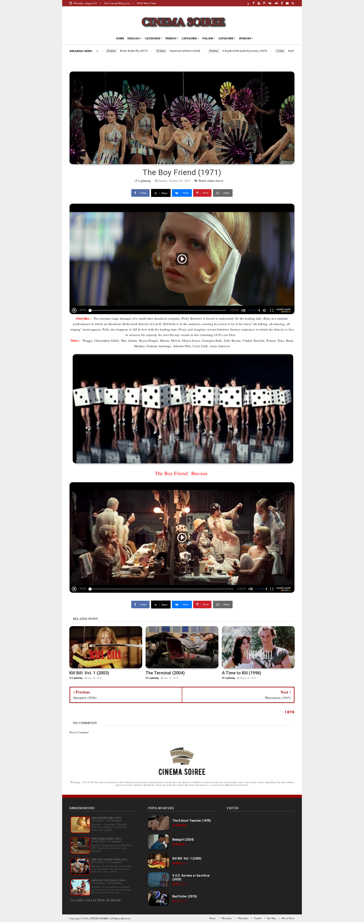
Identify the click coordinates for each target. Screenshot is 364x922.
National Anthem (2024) (157, 51)
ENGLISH (133, 38)
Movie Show (288, 918)
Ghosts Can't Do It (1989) (108, 880)
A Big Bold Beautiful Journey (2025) (217, 51)
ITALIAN (207, 38)
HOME (120, 38)
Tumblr (257, 918)
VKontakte (226, 918)
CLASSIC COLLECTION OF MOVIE (96, 900)
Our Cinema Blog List (117, 3)
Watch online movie (210, 181)
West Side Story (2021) (106, 838)
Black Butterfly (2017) (106, 51)
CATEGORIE (152, 38)
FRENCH (170, 38)
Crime (253, 51)
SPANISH (245, 38)
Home (213, 918)
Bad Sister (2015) (272, 51)
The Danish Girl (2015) (106, 817)
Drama (133, 51)
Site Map (271, 918)
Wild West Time (146, 3)
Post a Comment (79, 732)
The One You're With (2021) (109, 859)
